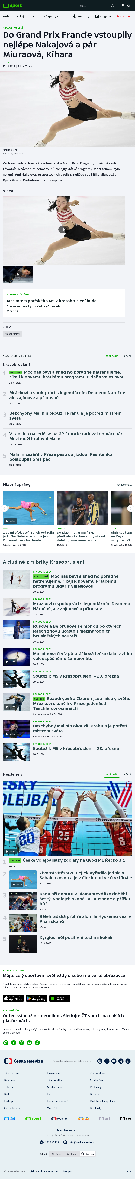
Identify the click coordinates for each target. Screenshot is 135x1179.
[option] (57, 1153)
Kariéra (94, 1094)
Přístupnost (68, 1171)
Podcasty (95, 1087)
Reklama (9, 1080)
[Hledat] (112, 5)
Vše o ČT (52, 1108)
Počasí (51, 1094)
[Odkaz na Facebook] (14, 1043)
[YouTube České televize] (114, 1061)
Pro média (53, 1073)
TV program (11, 1073)
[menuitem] (7, 16)
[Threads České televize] (128, 1061)
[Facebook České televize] (107, 1061)
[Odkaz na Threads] (37, 1043)
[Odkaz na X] (21, 1043)
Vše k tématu (124, 484)
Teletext (9, 1087)
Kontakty (96, 1108)
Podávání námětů (57, 1101)
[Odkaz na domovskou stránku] (17, 6)
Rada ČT (9, 1094)
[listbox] (72, 1154)
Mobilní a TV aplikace (102, 1101)
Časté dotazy (12, 1108)
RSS (129, 1171)
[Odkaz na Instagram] (6, 1043)
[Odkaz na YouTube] (29, 1043)
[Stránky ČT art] (104, 1119)
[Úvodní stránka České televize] (24, 1061)
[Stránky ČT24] (9, 1119)
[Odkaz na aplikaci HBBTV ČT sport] (59, 998)
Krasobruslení (13, 27)
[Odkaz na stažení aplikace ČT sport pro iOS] (13, 998)
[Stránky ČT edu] (125, 1119)
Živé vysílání (97, 1073)
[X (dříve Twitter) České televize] (121, 1061)
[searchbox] (92, 5)
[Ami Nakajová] (67, 109)
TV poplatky (54, 1080)
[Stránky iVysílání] (60, 1119)
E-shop (8, 1101)
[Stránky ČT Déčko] (83, 1119)
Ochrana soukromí (48, 1171)
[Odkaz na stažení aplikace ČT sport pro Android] (36, 998)
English (30, 1171)
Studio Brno (97, 1080)
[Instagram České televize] (100, 1061)
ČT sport (7, 62)
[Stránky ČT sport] (33, 1119)
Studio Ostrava (56, 1087)
